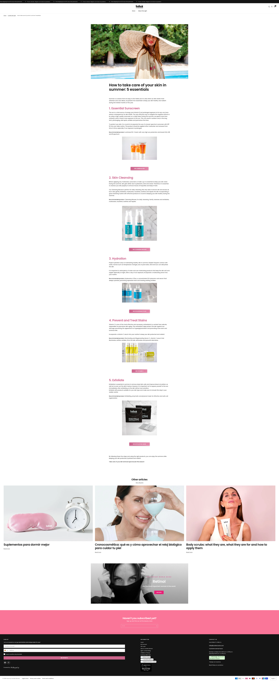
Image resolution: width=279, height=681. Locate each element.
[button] (159, 592)
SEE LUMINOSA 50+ (139, 168)
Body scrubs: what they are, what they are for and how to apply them (226, 546)
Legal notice (25, 678)
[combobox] (6, 650)
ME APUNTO (64, 658)
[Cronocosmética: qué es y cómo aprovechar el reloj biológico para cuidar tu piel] (139, 513)
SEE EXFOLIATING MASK (139, 444)
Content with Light (12, 15)
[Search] (269, 6)
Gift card (143, 646)
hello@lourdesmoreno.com (216, 645)
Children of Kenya (145, 653)
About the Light (142, 11)
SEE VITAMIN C (139, 371)
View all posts (139, 482)
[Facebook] (5, 662)
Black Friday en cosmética (216, 665)
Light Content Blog (146, 650)
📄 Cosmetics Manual (147, 659)
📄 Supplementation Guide (148, 661)
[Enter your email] (156, 626)
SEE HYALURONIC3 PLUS (139, 311)
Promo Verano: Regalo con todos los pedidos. (38, 1)
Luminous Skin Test (146, 655)
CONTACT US (213, 639)
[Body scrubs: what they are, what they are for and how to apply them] (230, 513)
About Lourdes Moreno (147, 648)
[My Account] (271, 6)
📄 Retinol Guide (145, 657)
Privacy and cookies (35, 678)
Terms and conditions (48, 678)
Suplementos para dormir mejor (26, 545)
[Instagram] (8, 662)
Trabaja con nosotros (215, 662)
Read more (7, 548)
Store (133, 11)
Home (5, 15)
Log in (142, 642)
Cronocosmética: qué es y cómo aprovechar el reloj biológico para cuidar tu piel (138, 546)
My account (144, 644)
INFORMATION (145, 639)
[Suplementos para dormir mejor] (48, 513)
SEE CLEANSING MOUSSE (139, 249)
